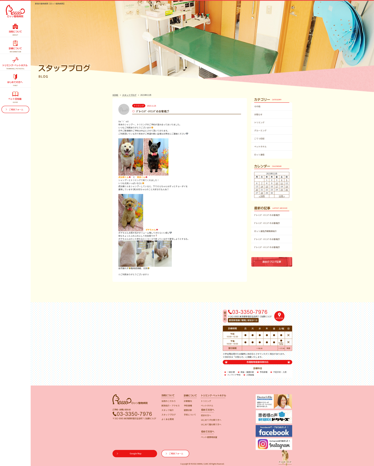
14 (262, 186)
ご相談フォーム (16, 109)
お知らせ (258, 114)
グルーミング (260, 130)
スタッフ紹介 (167, 410)
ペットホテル (260, 146)
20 (257, 189)
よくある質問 (167, 419)
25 (281, 189)
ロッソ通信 (259, 154)
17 (277, 186)
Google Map (135, 453)
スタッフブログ (129, 94)
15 (267, 186)
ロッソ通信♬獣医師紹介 (265, 231)
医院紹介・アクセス (170, 405)
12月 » (282, 196)
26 (286, 189)
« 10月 (262, 196)
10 (277, 183)
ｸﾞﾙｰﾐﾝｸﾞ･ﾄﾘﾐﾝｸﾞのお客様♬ (152, 111)
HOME (115, 94)
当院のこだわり (168, 401)
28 (262, 192)
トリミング (259, 122)
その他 (257, 106)
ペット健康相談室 (209, 437)
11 (281, 183)
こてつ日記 (259, 138)
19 (286, 186)
